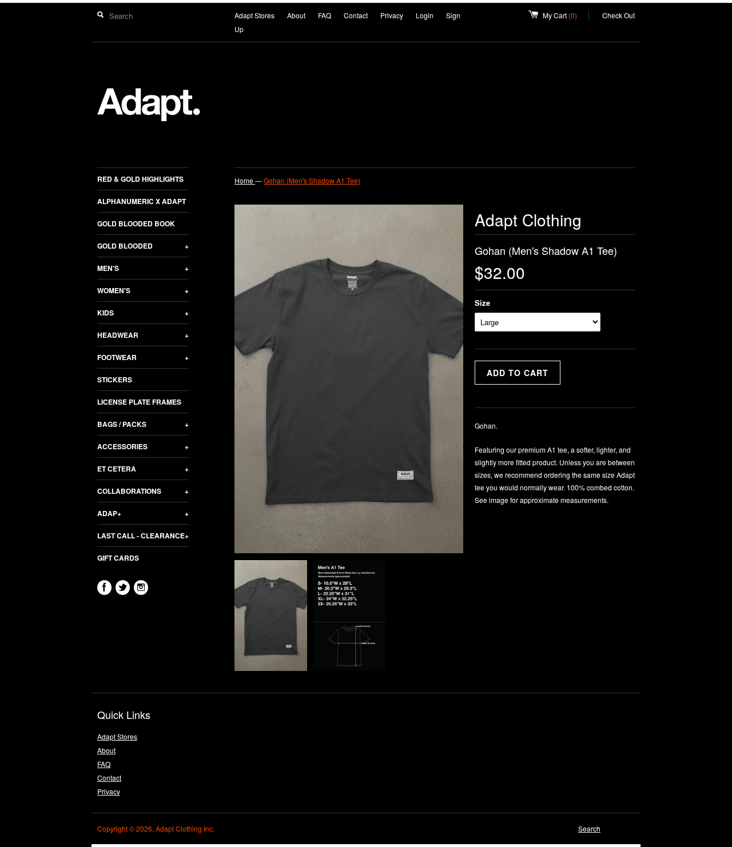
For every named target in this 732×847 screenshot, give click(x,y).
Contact (356, 15)
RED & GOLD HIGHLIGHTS (140, 179)
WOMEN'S (143, 290)
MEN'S (143, 268)
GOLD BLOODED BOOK (136, 223)
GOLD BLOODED (143, 246)
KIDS (143, 312)
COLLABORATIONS (143, 491)
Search (589, 828)
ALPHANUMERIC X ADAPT (141, 201)
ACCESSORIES (143, 446)
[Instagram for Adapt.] (141, 587)
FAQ (324, 15)
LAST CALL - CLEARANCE (143, 535)
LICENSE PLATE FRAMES (139, 402)
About (296, 15)
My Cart (566, 15)
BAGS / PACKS (143, 424)
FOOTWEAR (143, 357)
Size (482, 302)
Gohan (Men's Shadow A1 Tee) (312, 180)
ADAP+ (143, 513)
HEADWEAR (143, 335)
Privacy (391, 15)
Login (424, 15)
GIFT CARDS (118, 558)
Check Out (618, 15)
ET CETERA (143, 469)
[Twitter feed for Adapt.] (123, 587)
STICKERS (114, 379)
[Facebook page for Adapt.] (104, 587)
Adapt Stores (254, 15)
